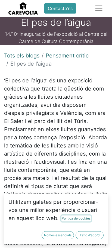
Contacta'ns (60, 8)
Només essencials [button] (57, 235)
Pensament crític (67, 55)
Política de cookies (76, 218)
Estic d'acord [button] (89, 235)
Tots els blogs (21, 55)
